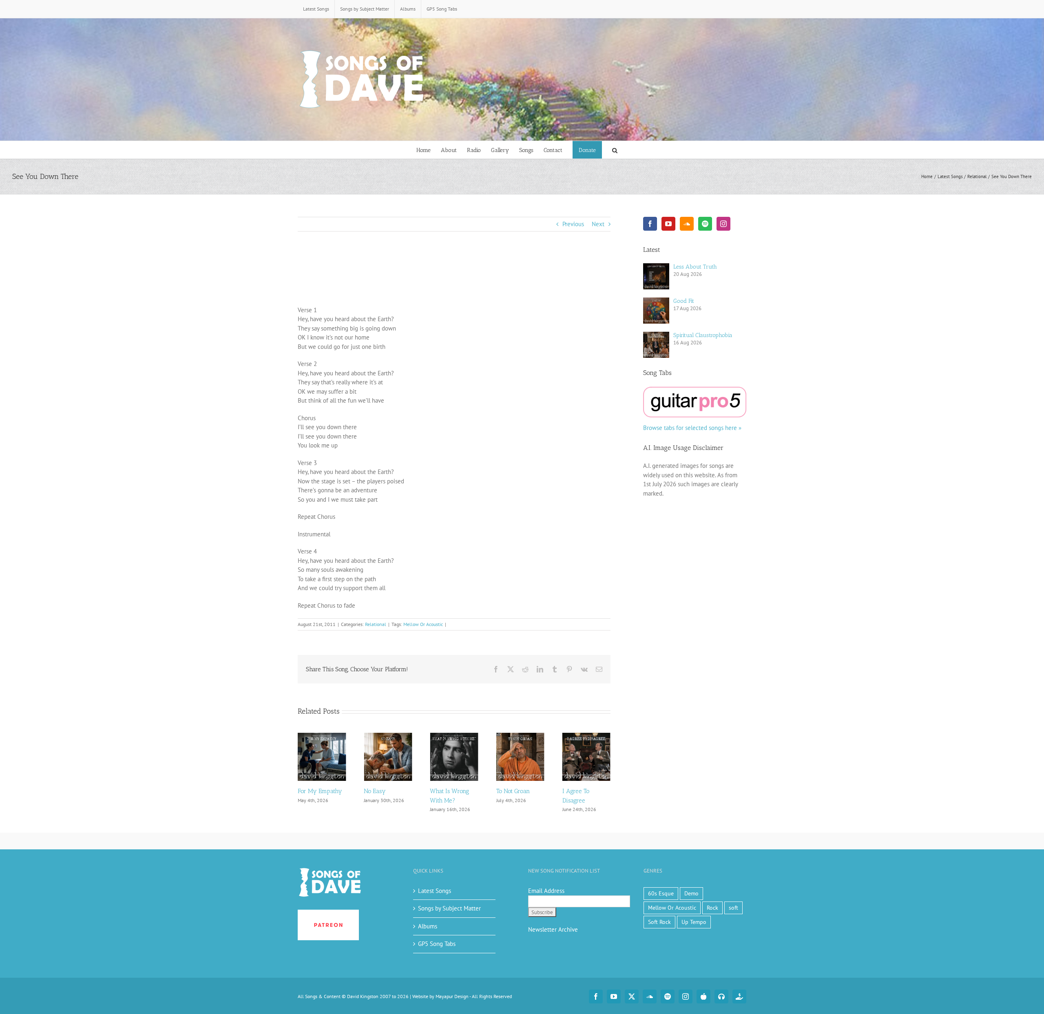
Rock (712, 907)
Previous (573, 224)
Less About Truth (695, 266)
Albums (427, 926)
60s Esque (661, 893)
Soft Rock (659, 922)
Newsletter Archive (553, 929)
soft (733, 907)
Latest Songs (434, 891)
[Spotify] (705, 224)
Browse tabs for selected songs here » (692, 428)
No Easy (309, 791)
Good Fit (683, 301)
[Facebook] (650, 224)
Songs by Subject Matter (449, 908)
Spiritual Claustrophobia (702, 335)
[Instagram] (723, 224)
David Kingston (362, 996)
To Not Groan (446, 791)
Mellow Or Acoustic (423, 624)
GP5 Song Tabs (437, 944)
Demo (691, 893)
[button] (614, 150)
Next (598, 224)
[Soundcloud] (687, 224)
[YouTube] (668, 224)
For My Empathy (584, 791)
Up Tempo (693, 922)
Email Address (546, 891)
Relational (375, 624)
